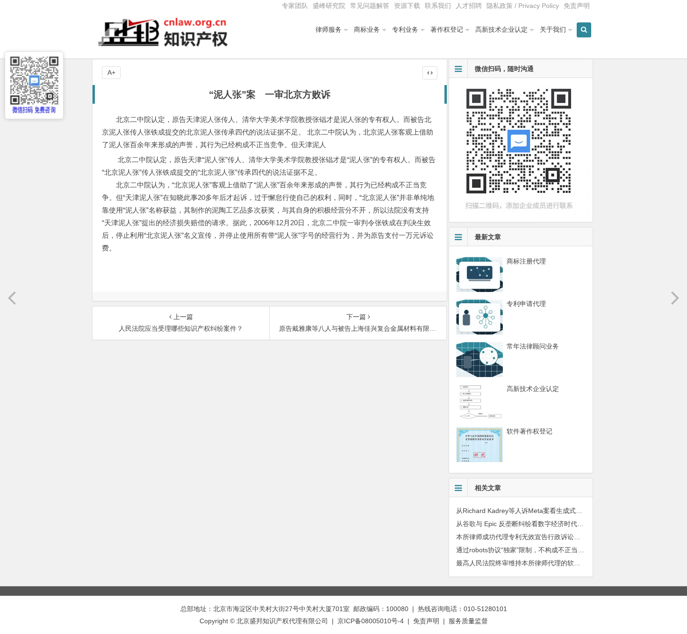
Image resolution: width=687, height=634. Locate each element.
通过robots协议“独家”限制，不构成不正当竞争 (523, 550)
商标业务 (367, 29)
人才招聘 (469, 5)
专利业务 (405, 29)
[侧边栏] (429, 72)
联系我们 (438, 5)
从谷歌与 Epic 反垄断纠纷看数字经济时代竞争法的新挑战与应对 (549, 523)
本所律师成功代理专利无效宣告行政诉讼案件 (521, 537)
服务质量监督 (468, 621)
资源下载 (407, 5)
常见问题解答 (369, 5)
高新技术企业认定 (501, 29)
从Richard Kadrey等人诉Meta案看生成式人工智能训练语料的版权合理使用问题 (571, 510)
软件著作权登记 (529, 431)
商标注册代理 (526, 261)
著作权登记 (446, 29)
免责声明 (577, 5)
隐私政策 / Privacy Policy (523, 5)
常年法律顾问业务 (533, 346)
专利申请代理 (526, 303)
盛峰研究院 (329, 5)
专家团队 (295, 5)
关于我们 (553, 29)
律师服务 (328, 29)
